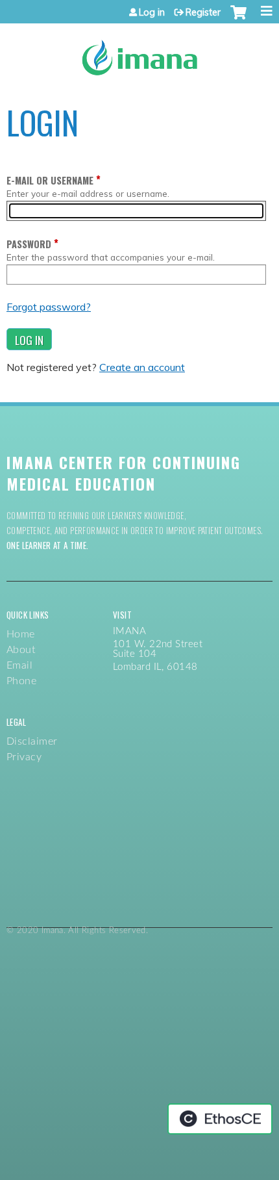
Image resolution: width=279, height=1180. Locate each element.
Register (203, 12)
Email (19, 665)
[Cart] (238, 18)
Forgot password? (48, 306)
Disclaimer (32, 741)
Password (28, 244)
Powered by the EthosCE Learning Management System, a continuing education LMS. (220, 1119)
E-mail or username (49, 180)
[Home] (139, 53)
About (20, 650)
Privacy (24, 757)
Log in (152, 12)
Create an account (142, 367)
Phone (21, 681)
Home (20, 634)
